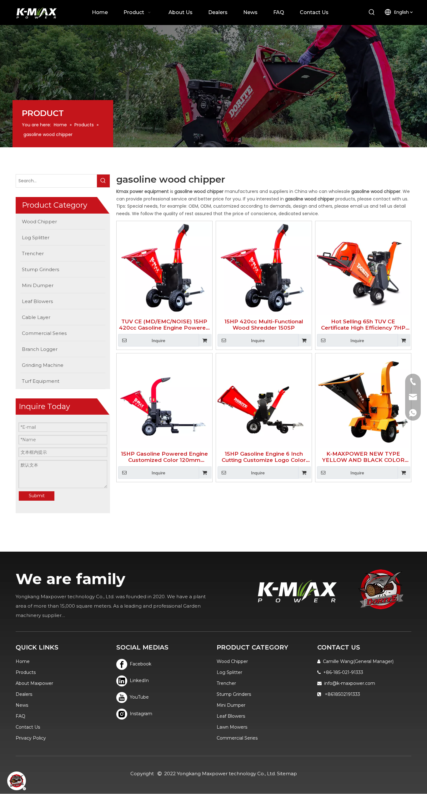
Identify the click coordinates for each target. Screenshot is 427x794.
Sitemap (287, 773)
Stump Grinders (234, 694)
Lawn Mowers (232, 727)
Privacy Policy (31, 738)
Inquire (158, 340)
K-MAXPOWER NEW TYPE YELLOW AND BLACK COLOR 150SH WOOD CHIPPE (363, 457)
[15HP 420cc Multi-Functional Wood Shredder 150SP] (264, 269)
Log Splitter (229, 672)
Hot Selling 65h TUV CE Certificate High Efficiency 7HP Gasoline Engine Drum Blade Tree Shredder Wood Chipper (363, 324)
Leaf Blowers (231, 716)
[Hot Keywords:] (372, 12)
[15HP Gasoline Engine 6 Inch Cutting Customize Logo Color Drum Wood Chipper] (264, 401)
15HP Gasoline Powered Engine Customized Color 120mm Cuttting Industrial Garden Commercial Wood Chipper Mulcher (164, 457)
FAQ (20, 716)
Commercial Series (237, 738)
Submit (37, 495)
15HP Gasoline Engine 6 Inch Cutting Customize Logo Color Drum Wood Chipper (264, 457)
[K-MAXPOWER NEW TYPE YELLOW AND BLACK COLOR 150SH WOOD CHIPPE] (363, 401)
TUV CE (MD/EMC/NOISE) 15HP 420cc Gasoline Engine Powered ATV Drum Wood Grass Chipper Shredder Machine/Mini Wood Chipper (164, 324)
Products (26, 672)
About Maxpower (34, 683)
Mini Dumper (231, 705)
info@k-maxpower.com (349, 683)
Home (23, 661)
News (22, 705)
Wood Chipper (232, 661)
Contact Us (28, 727)
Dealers (24, 694)
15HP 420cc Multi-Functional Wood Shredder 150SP (263, 324)
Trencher (226, 683)
